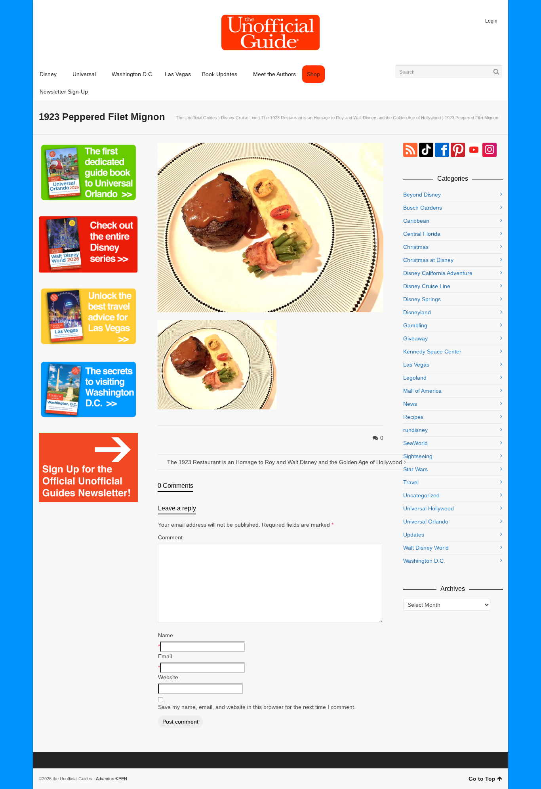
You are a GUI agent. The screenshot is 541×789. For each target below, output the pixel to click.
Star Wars (415, 469)
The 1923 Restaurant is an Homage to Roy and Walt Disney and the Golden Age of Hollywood (351, 117)
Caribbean (416, 221)
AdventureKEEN (111, 778)
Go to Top (482, 779)
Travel (411, 482)
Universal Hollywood (428, 508)
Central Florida (421, 234)
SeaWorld (415, 443)
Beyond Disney (422, 194)
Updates (413, 534)
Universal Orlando (425, 521)
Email (165, 656)
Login (491, 21)
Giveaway (415, 338)
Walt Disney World (426, 547)
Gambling (415, 325)
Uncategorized (421, 495)
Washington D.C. (424, 561)
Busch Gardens (422, 207)
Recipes (413, 417)
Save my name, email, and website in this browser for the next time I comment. (257, 707)
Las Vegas (416, 364)
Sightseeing (417, 456)
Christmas (416, 247)
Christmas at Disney (428, 260)
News (410, 404)
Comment (170, 537)
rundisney (415, 430)
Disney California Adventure (437, 273)
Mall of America (422, 391)
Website (168, 677)
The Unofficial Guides (196, 117)
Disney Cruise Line (239, 117)
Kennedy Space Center (432, 351)
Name (165, 635)
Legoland (415, 377)
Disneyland (417, 312)
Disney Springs (422, 299)
